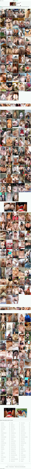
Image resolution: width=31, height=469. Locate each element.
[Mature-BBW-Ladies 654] (15, 160)
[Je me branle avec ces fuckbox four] (3, 96)
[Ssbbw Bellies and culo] (9, 50)
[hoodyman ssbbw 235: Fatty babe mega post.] (9, 86)
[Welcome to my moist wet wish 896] (9, 372)
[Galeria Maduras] (28, 160)
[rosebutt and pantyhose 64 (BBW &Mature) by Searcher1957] (9, 336)
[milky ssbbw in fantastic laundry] (3, 336)
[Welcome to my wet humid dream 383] (15, 169)
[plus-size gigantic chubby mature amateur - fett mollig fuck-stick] (22, 169)
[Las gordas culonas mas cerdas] (28, 226)
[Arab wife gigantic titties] (22, 391)
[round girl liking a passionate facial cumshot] (3, 290)
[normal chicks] (15, 114)
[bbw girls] (28, 253)
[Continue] (28, 151)
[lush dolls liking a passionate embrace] (22, 272)
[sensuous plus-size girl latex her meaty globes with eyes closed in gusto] (3, 68)
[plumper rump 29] (3, 262)
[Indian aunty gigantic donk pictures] (15, 253)
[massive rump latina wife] (22, 262)
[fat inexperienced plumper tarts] (3, 178)
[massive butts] (22, 345)
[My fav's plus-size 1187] (3, 187)
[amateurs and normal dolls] (3, 382)
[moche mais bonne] (15, 178)
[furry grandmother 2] (15, 77)
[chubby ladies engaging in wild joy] (22, 327)
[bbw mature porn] (28, 59)
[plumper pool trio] (28, 345)
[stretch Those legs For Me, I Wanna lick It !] (9, 272)
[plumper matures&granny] (15, 272)
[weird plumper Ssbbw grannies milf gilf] (3, 363)
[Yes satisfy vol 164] (9, 132)
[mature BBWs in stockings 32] (9, 290)
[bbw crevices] (3, 169)
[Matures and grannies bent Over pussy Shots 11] (15, 68)
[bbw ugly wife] (22, 281)
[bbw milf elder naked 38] (28, 327)
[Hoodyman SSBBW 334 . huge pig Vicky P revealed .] (15, 151)
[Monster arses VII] (3, 31)
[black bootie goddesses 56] (3, 22)
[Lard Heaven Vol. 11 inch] (9, 391)
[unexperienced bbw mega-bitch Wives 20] (15, 141)
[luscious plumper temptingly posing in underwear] (3, 40)
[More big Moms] (3, 354)
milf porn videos (2, 468)
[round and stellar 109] (28, 235)
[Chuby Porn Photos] (15, 31)
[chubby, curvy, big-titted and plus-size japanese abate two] (22, 226)
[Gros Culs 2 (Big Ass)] (28, 363)
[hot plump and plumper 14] (22, 114)
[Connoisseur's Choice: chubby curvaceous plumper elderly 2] (28, 77)
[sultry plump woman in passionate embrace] (3, 317)
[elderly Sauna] (9, 226)
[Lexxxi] (3, 226)
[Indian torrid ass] (15, 281)
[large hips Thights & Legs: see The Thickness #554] (15, 354)
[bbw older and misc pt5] (3, 216)
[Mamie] (3, 400)
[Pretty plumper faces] (3, 160)
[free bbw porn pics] (15, 123)
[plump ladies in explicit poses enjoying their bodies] (28, 50)
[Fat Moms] (22, 86)
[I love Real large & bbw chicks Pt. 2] (9, 160)
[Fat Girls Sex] (9, 244)
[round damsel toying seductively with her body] (22, 216)
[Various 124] (22, 317)
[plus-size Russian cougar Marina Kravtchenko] (9, 169)
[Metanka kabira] (28, 317)
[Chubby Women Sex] (15, 226)
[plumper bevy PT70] (15, 86)
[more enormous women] (28, 272)
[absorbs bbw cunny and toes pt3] (15, 299)
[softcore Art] (9, 327)
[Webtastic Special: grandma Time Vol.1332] (15, 196)
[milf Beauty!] (9, 382)
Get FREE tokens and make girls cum (18, 4)
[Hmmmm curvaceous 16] (3, 50)
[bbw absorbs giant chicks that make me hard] (9, 216)
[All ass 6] (9, 31)
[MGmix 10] (3, 235)
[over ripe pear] (28, 132)
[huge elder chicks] (15, 244)
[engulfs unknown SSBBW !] (15, 391)
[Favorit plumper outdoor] (22, 123)
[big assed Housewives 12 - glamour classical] (15, 59)
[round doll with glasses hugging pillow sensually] (22, 253)
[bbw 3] (28, 169)
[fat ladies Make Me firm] (28, 141)
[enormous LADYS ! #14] (9, 68)
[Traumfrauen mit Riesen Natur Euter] (3, 372)
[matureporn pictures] (28, 262)
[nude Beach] (28, 114)
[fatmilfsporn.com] (9, 281)
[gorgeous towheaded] (22, 178)
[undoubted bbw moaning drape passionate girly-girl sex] (9, 299)
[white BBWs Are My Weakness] (28, 336)
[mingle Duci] (15, 327)
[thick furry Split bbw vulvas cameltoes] (9, 151)
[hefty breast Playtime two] (15, 235)
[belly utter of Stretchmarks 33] (3, 86)
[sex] (22, 59)
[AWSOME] (9, 235)
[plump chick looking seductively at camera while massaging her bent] (9, 196)
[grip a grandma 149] (9, 363)
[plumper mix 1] (3, 281)
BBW (15, 0)
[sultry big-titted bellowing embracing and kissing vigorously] (28, 13)
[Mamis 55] (3, 59)
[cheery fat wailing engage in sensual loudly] (9, 13)
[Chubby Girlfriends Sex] (22, 187)
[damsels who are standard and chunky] (22, 31)
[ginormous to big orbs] (3, 272)
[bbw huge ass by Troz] (3, 132)
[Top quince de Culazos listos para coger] (22, 40)
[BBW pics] (22, 50)
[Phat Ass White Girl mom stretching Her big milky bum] (28, 40)
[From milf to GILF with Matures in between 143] (3, 253)
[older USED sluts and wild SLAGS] (22, 22)
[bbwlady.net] (9, 141)
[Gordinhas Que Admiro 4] (22, 141)
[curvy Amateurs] (22, 160)
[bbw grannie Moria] (28, 123)
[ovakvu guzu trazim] (15, 96)
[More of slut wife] (22, 382)
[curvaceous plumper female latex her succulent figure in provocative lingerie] (3, 327)
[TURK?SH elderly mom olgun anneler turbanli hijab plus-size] (28, 86)
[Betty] (9, 253)
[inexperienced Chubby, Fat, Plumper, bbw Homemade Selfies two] (15, 400)
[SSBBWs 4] (3, 77)
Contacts (7, 466)
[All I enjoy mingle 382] (15, 187)
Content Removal (12, 466)
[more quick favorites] (9, 400)
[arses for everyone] (28, 22)
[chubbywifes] (15, 40)
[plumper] (22, 13)
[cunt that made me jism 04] (15, 372)
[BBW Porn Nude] (9, 178)
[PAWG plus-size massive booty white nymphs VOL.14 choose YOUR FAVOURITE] (9, 262)
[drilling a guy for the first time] (3, 345)
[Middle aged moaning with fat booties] (22, 68)
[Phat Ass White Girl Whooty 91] (28, 244)
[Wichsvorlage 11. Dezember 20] (15, 50)
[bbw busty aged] (3, 114)
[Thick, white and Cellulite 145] (9, 123)
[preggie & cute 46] (9, 187)
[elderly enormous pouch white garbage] (28, 391)
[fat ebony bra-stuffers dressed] (3, 391)
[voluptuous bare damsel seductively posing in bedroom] (22, 363)
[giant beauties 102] (15, 336)
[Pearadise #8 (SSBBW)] (15, 262)
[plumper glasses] (28, 216)
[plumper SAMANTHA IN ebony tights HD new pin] (9, 22)
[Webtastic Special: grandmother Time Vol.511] (28, 281)
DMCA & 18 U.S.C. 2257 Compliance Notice (20, 466)
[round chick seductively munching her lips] (9, 59)
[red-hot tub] (22, 151)
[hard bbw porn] (22, 290)
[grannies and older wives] (15, 132)
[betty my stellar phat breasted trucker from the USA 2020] (28, 372)
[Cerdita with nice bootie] (15, 13)
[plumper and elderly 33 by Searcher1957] (3, 196)
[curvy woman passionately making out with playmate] (22, 77)
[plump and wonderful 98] (3, 151)
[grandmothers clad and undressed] (28, 354)
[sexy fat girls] (9, 77)
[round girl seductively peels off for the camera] (28, 68)
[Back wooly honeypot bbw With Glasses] (28, 31)
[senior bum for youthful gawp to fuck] (15, 363)
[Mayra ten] (22, 354)
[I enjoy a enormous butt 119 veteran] (22, 244)
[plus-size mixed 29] (15, 345)
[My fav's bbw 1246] (9, 114)
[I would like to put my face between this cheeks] (3, 123)
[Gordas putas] (15, 382)
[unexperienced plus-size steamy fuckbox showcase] (9, 354)
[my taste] (9, 96)
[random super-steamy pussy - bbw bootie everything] (15, 290)
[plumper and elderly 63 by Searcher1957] (22, 372)
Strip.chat (17, 5)
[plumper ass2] (3, 141)
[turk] (22, 132)
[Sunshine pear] (9, 345)
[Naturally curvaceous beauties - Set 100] (22, 336)
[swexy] (15, 317)
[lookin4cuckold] (3, 244)
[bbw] (9, 40)
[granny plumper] (3, 299)
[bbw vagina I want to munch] (15, 22)
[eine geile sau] (28, 178)
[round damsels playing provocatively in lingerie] (22, 235)
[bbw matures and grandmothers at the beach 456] (28, 382)
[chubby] (28, 187)
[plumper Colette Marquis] (9, 317)
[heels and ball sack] (3, 13)
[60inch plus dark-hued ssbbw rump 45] (28, 290)
